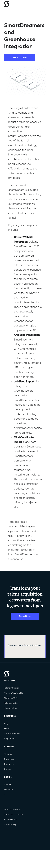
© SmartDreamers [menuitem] (12, 810)
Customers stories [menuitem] (12, 734)
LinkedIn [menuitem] (7, 785)
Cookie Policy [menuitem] (10, 825)
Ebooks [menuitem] (7, 729)
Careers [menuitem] (7, 769)
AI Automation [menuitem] (10, 708)
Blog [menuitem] (6, 724)
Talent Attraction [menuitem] (11, 688)
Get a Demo (25, 616)
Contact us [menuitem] (9, 764)
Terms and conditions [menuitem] (13, 815)
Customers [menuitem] (9, 759)
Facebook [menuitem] (8, 790)
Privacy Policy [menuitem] (10, 820)
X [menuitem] (4, 795)
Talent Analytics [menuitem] (11, 703)
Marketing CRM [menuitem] (11, 698)
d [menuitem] (6, 674)
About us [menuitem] (8, 754)
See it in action (19, 57)
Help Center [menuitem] (9, 739)
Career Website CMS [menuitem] (13, 693)
